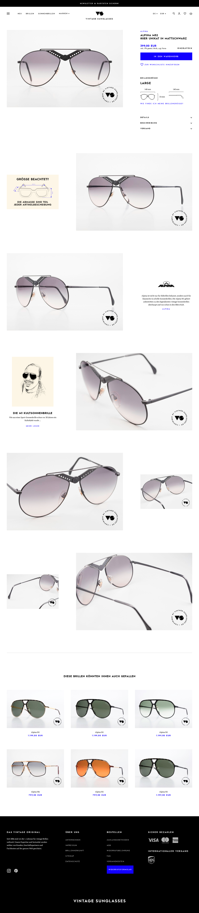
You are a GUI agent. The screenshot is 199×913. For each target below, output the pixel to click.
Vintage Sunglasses (99, 19)
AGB (109, 845)
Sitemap (70, 856)
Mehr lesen (33, 426)
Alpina (166, 309)
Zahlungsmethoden (118, 840)
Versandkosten (115, 861)
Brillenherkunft (75, 850)
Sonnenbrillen (46, 13)
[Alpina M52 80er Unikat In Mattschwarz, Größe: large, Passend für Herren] (134, 629)
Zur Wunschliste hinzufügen (162, 64)
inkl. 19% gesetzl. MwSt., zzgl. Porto (153, 48)
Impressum (71, 845)
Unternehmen (73, 840)
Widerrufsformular (120, 869)
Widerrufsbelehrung (118, 850)
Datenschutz (73, 861)
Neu (20, 13)
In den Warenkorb (166, 56)
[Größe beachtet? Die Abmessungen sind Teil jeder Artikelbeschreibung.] (33, 192)
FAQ (109, 856)
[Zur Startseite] (99, 13)
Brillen (30, 13)
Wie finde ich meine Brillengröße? (161, 103)
